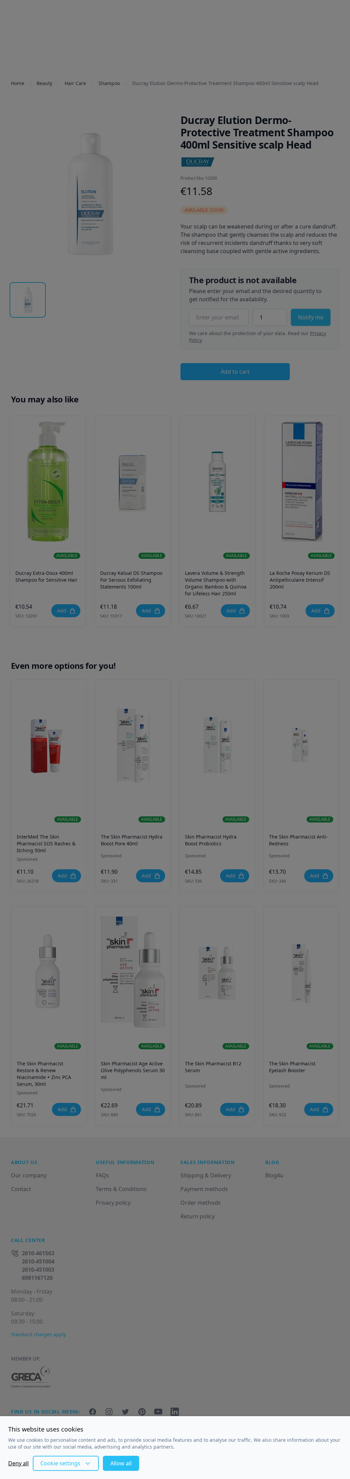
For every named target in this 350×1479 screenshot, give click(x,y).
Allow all (121, 1463)
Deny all (18, 1463)
